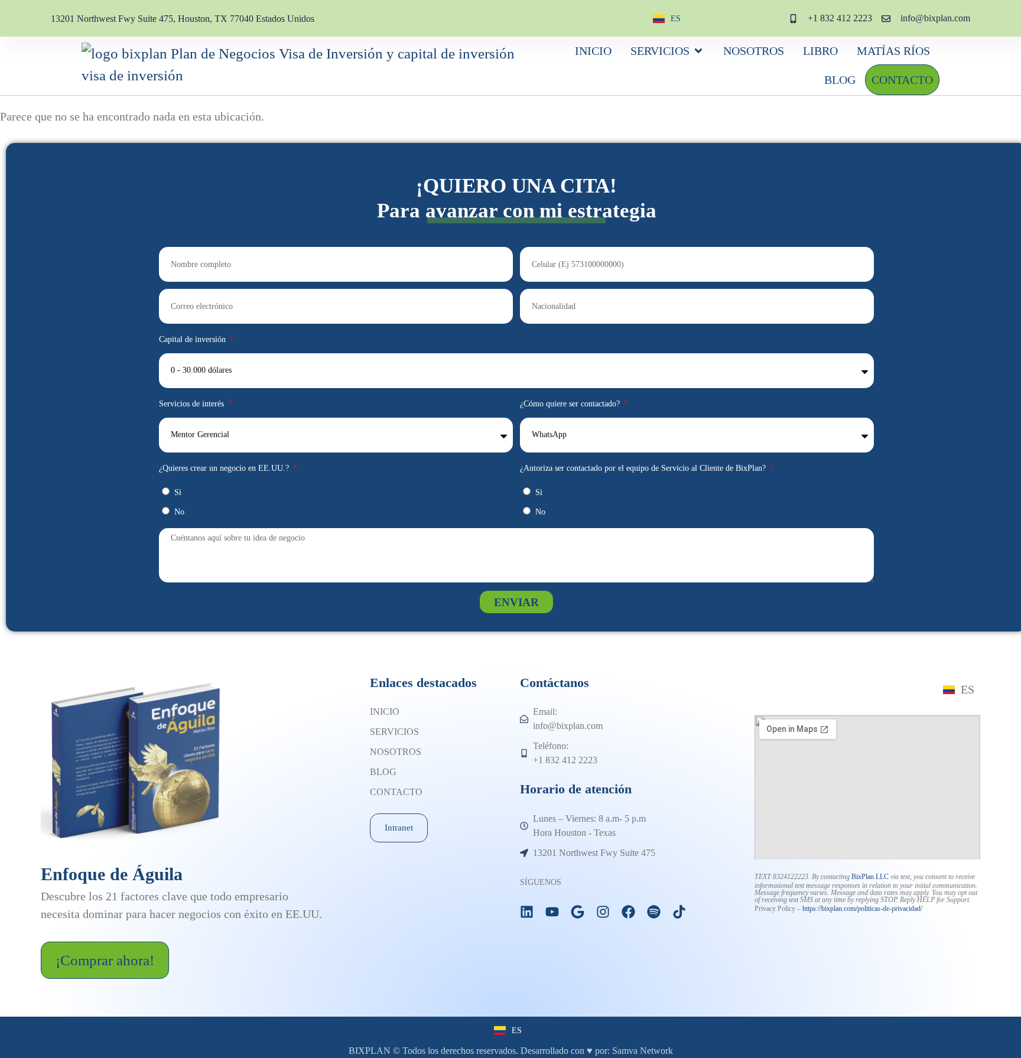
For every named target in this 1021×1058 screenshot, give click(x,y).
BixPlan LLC (870, 877)
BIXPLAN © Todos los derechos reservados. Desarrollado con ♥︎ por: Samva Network (511, 1051)
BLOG (383, 772)
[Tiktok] (679, 912)
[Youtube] (552, 912)
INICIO (384, 712)
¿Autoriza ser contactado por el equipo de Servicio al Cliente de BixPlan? (644, 468)
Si (177, 492)
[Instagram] (603, 912)
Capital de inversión (193, 339)
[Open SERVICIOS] (698, 51)
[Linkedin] (527, 912)
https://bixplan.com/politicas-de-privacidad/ (862, 908)
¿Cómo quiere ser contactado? (571, 403)
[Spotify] (654, 912)
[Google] (577, 912)
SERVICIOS (394, 732)
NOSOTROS (395, 752)
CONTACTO (396, 792)
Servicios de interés (192, 403)
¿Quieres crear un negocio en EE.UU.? (225, 468)
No (179, 511)
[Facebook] (628, 912)
